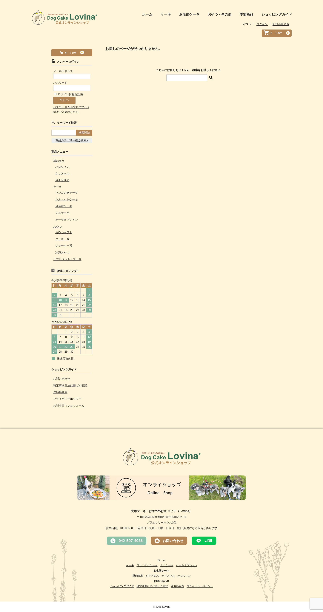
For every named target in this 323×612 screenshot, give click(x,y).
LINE (208, 540)
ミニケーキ (62, 212)
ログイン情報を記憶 (70, 94)
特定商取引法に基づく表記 (70, 385)
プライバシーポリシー (67, 398)
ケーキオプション (66, 219)
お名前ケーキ (189, 14)
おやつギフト (63, 232)
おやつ (57, 226)
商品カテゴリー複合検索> (72, 140)
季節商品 (246, 14)
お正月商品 (62, 180)
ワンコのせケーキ (66, 192)
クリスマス (62, 173)
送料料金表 (60, 392)
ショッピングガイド (277, 14)
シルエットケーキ (66, 199)
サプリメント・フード (67, 259)
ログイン (262, 24)
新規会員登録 (281, 24)
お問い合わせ (61, 378)
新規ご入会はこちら (66, 111)
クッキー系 (62, 239)
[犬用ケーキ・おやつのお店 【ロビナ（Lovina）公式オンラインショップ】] (64, 21)
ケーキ (166, 14)
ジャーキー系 (63, 245)
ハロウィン (62, 166)
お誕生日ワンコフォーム (68, 405)
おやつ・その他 (219, 14)
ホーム (147, 14)
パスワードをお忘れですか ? (71, 107)
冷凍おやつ (62, 252)
